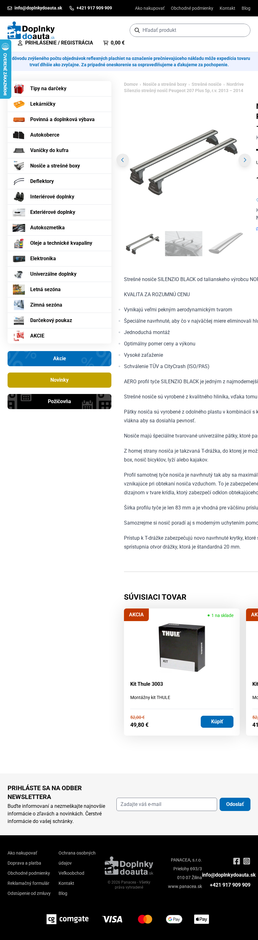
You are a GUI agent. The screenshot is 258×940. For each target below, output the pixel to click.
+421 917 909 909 (230, 885)
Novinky (59, 380)
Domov (131, 84)
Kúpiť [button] (217, 722)
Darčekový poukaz (51, 320)
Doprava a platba (24, 863)
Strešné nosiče (207, 84)
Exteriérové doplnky (52, 212)
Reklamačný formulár (28, 883)
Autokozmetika (47, 228)
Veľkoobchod (71, 873)
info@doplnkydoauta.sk (229, 875)
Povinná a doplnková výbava (62, 119)
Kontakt (227, 8)
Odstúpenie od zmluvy (29, 893)
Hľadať (242, 30)
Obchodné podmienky (192, 8)
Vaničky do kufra (49, 150)
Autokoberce (44, 135)
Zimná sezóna (46, 305)
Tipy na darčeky (48, 88)
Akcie (59, 358)
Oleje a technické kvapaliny (61, 243)
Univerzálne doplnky (53, 274)
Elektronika (43, 258)
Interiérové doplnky (52, 197)
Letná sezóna (45, 289)
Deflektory (42, 181)
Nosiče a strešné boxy (55, 166)
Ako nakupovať (150, 8)
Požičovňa (59, 401)
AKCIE (37, 336)
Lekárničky (42, 104)
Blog (246, 8)
